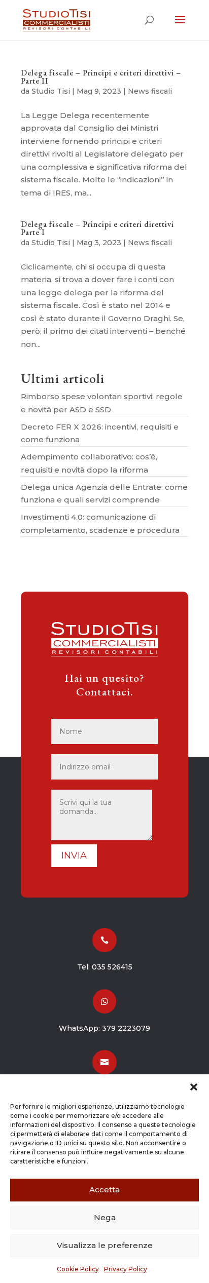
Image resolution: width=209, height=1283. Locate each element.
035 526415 (112, 966)
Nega (105, 1217)
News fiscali (150, 91)
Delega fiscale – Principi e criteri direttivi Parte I (97, 228)
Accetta (104, 1189)
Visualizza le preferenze (105, 1245)
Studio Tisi (50, 91)
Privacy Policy (125, 1269)
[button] (194, 1087)
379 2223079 (126, 1028)
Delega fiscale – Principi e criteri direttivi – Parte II (101, 76)
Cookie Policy (78, 1269)
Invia (74, 855)
